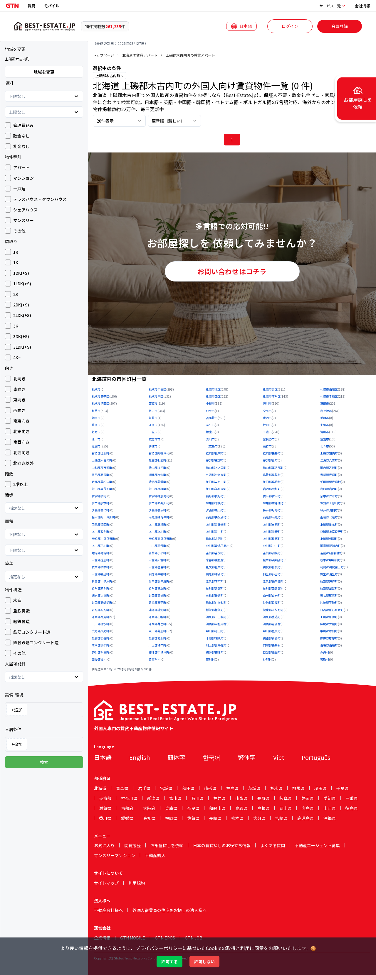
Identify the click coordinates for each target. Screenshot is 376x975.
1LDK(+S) (22, 284)
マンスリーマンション (114, 855)
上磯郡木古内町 (107, 75)
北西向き (21, 452)
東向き (19, 400)
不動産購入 (155, 855)
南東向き (21, 421)
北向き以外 (23, 463)
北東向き (21, 431)
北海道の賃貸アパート (139, 55)
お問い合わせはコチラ (232, 271)
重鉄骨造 (21, 611)
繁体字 (247, 757)
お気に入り (104, 845)
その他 (19, 231)
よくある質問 (272, 845)
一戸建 (19, 188)
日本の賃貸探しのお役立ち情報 (222, 845)
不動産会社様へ (108, 910)
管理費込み (23, 125)
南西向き (21, 442)
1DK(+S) (21, 273)
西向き (19, 410)
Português (316, 757)
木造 (17, 600)
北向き (19, 379)
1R (15, 252)
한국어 (211, 757)
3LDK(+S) (22, 347)
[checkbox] (8, 125)
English (139, 757)
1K (15, 262)
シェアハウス (25, 210)
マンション (23, 178)
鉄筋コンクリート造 (31, 632)
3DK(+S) (21, 336)
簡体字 (176, 757)
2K (15, 294)
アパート (21, 167)
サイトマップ (106, 883)
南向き (19, 389)
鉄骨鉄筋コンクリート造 (35, 642)
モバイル (51, 6)
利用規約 (136, 883)
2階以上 (20, 484)
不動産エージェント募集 (317, 845)
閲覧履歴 (132, 845)
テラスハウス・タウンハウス (40, 199)
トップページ (103, 55)
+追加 (16, 710)
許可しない (204, 961)
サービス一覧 (330, 6)
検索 (44, 762)
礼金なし (21, 146)
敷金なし (21, 136)
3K (15, 326)
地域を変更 (44, 72)
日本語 (103, 757)
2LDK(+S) (22, 315)
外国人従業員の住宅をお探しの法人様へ (169, 910)
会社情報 (362, 6)
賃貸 (31, 6)
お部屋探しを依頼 (166, 845)
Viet (278, 757)
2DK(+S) (21, 305)
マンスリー (23, 220)
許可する (169, 961)
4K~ (17, 357)
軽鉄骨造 (21, 621)
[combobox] (9, 96)
